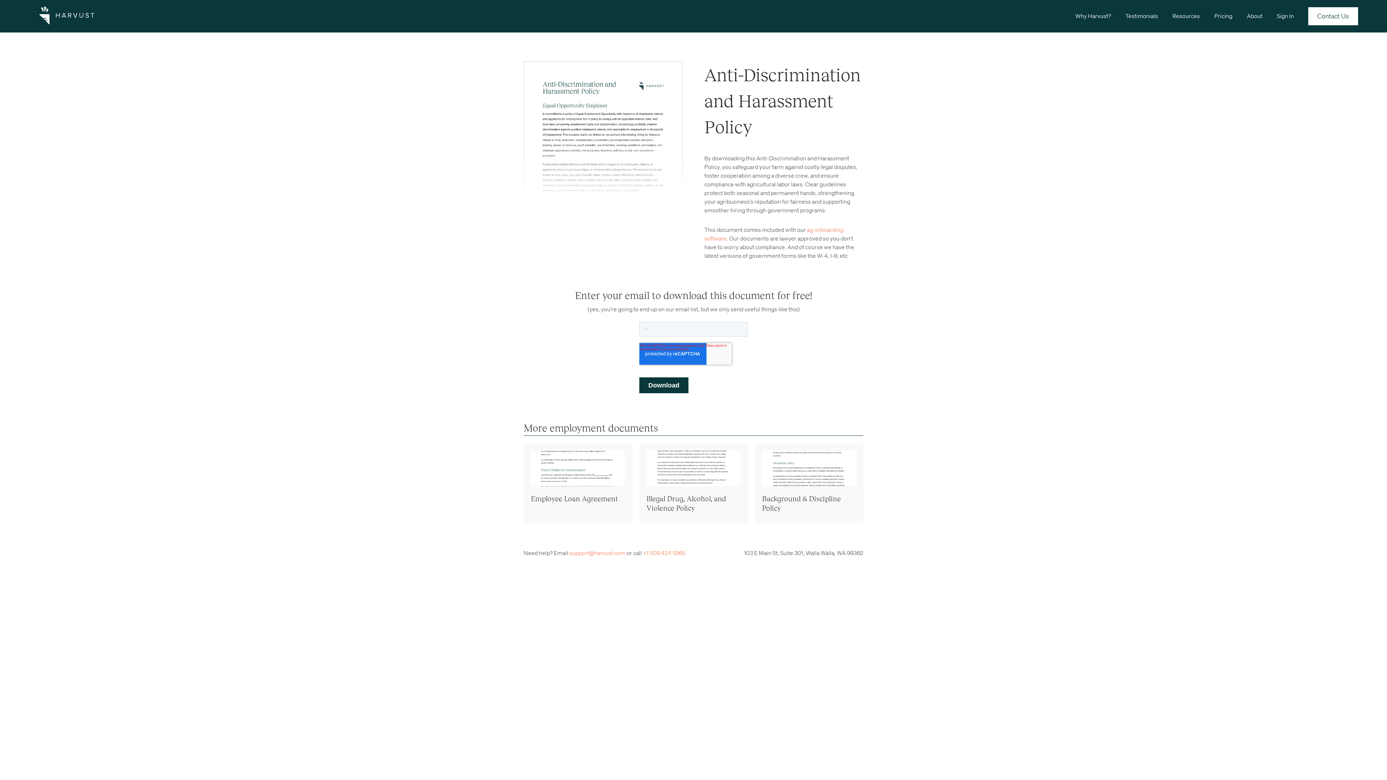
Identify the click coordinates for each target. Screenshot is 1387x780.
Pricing (1223, 16)
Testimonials (1141, 16)
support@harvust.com (597, 552)
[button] (1093, 15)
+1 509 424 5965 (664, 552)
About (1254, 16)
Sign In (1285, 16)
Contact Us (1333, 16)
